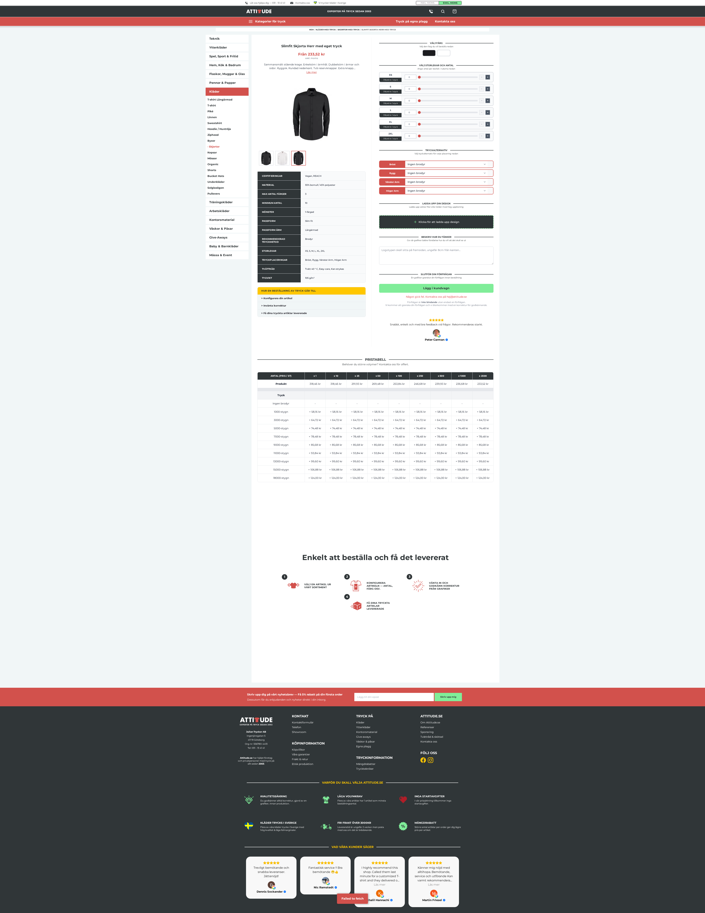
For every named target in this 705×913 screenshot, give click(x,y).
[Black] (429, 53)
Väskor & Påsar (221, 228)
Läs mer (311, 72)
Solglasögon (215, 187)
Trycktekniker (365, 768)
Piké (210, 111)
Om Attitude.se (430, 722)
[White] (443, 53)
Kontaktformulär (303, 722)
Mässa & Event (220, 255)
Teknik (214, 38)
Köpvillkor (298, 749)
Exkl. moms (450, 2)
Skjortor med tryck (348, 29)
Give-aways (363, 736)
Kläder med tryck (326, 29)
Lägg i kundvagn (436, 288)
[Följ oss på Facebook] (423, 760)
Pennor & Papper (222, 83)
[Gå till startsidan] (256, 721)
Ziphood (213, 135)
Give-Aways (218, 237)
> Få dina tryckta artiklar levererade (284, 313)
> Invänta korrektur (273, 305)
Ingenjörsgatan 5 (256, 735)
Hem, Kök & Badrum (225, 65)
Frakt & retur (300, 759)
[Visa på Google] (436, 333)
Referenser (427, 727)
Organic (212, 164)
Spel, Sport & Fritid (223, 56)
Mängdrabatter (365, 764)
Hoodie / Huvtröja (219, 129)
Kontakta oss (428, 741)
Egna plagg (363, 746)
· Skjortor (213, 146)
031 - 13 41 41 (258, 748)
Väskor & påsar (365, 741)
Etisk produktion (302, 764)
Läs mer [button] (325, 884)
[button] (436, 222)
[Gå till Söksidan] (442, 11)
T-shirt (211, 105)
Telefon (296, 727)
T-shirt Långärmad (219, 99)
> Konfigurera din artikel (276, 298)
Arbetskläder (219, 211)
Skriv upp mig (448, 696)
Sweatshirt (214, 123)
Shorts (211, 170)
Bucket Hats (215, 176)
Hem (311, 29)
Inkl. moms (427, 2)
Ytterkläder (218, 47)
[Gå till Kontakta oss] (431, 11)
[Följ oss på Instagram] (430, 760)
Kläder (214, 91)
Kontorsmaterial (221, 220)
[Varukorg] (454, 11)
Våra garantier (301, 754)
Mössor (212, 158)
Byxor (211, 140)
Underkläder (216, 182)
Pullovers (213, 193)
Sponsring (427, 732)
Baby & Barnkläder (223, 246)
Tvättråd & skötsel (431, 736)
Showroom (299, 732)
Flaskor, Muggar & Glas (227, 74)
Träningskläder (221, 202)
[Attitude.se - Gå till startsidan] (259, 11)
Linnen (212, 117)
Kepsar (212, 152)
